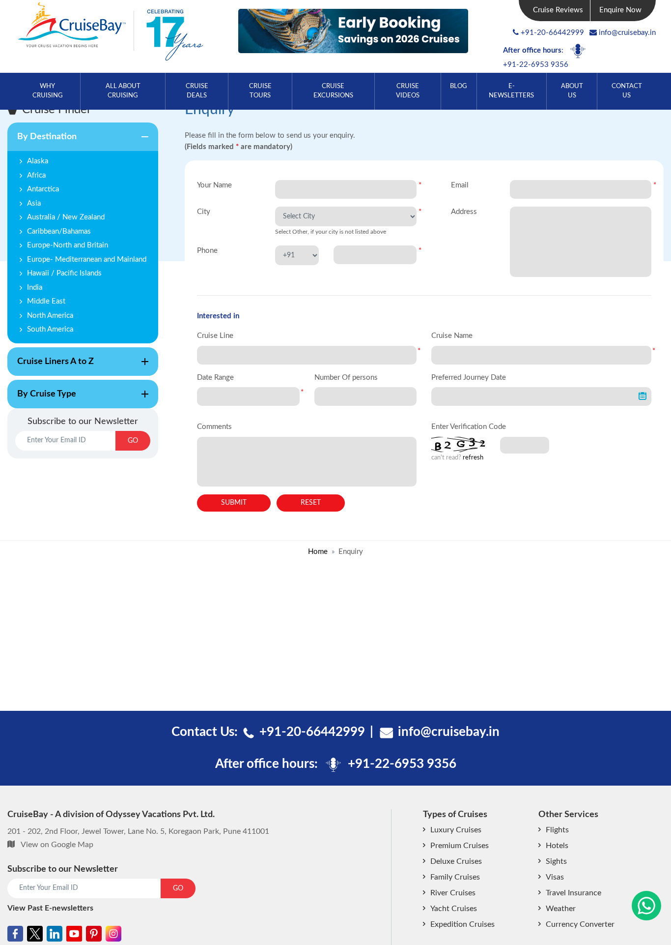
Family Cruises (455, 877)
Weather (561, 909)
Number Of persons (346, 377)
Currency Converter (580, 924)
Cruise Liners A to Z (50, 366)
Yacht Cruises (453, 909)
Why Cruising (47, 91)
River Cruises (452, 893)
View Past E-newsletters (50, 908)
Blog (458, 86)
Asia (34, 203)
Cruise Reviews (558, 10)
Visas (555, 877)
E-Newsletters (511, 91)
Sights (556, 861)
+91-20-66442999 (552, 32)
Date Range (215, 377)
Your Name (214, 185)
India (34, 287)
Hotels (557, 846)
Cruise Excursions (333, 91)
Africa (36, 175)
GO (133, 440)
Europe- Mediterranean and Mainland (86, 259)
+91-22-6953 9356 (535, 64)
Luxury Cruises (455, 830)
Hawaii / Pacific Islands (64, 273)
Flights (557, 830)
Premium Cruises (459, 846)
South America (50, 329)
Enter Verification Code (468, 426)
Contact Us (627, 91)
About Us (572, 91)
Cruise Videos (407, 91)
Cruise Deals (197, 91)
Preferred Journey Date (468, 377)
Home (318, 551)
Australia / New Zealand (66, 217)
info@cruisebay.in (627, 32)
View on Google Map (57, 845)
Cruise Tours (260, 91)
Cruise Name (452, 335)
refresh (473, 458)
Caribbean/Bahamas (59, 231)
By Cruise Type (41, 399)
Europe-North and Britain (67, 245)
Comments (214, 426)
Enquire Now (620, 10)
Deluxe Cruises (456, 861)
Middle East (46, 301)
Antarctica (43, 189)
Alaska (37, 161)
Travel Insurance (573, 893)
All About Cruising (123, 91)
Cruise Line (215, 335)
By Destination (42, 141)
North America (50, 315)
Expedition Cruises (462, 924)
